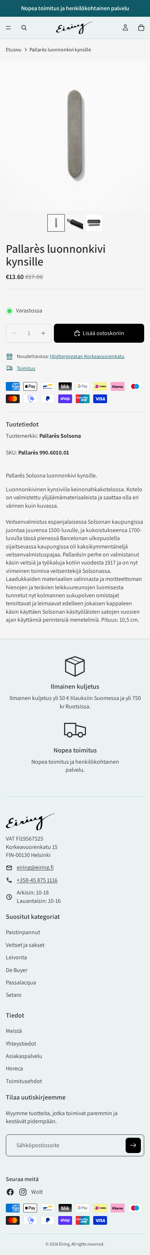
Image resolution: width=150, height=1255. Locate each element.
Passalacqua (21, 982)
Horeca (14, 1068)
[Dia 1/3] (56, 223)
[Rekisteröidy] (133, 1145)
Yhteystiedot (21, 1043)
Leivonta (16, 957)
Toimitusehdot (24, 1081)
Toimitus (26, 368)
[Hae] (24, 28)
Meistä (14, 1031)
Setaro (13, 995)
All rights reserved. (87, 1244)
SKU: (12, 452)
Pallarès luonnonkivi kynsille (60, 49)
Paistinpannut (23, 932)
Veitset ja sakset (25, 945)
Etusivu (13, 49)
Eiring (64, 1244)
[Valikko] (8, 27)
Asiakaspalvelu (24, 1056)
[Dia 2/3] (75, 223)
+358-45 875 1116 (37, 880)
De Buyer (16, 970)
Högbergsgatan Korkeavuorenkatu (87, 356)
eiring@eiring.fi (35, 867)
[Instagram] (23, 1192)
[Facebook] (10, 1192)
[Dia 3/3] (94, 223)
